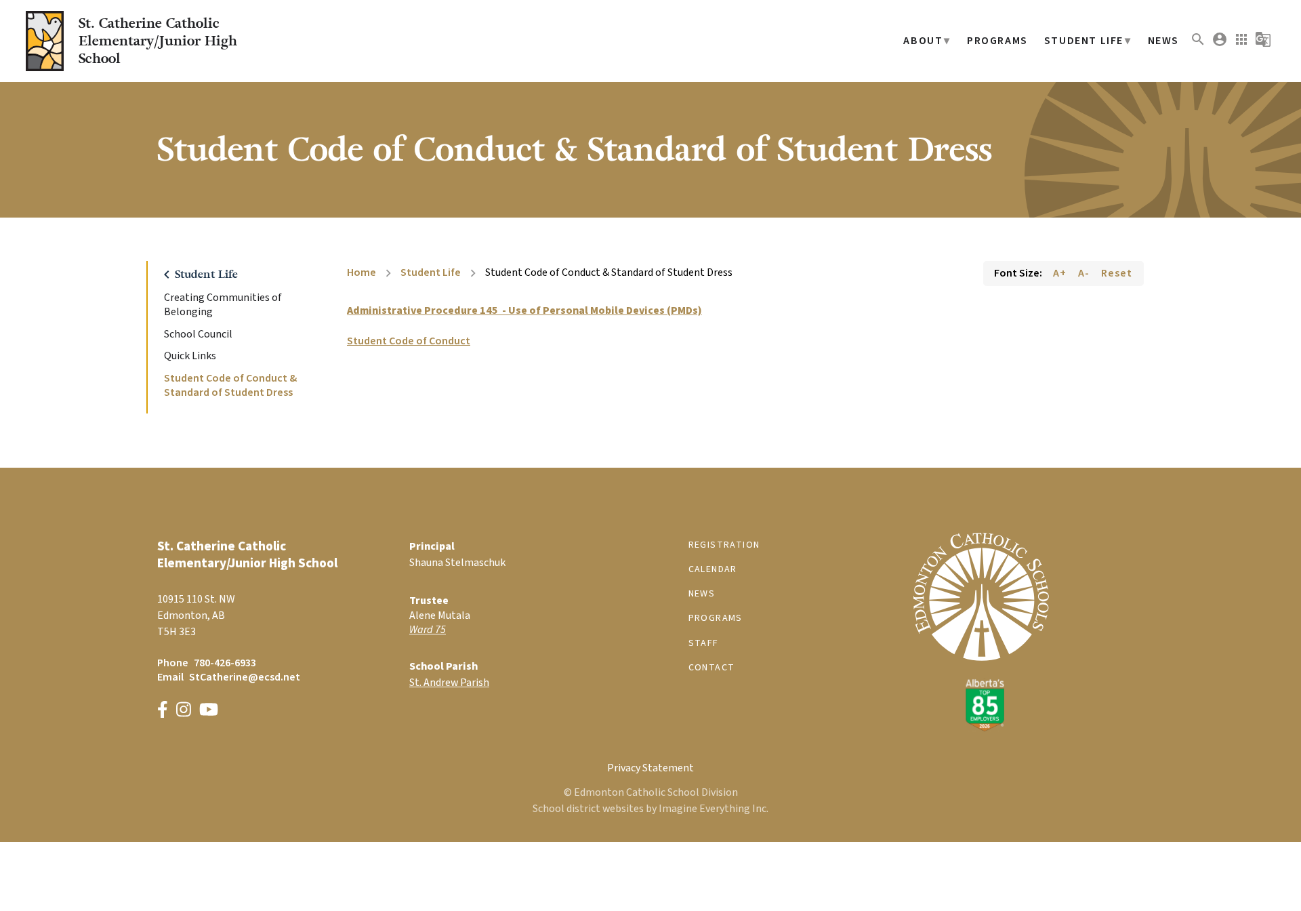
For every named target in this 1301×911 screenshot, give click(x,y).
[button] (1198, 44)
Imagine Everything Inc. (713, 808)
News (1163, 41)
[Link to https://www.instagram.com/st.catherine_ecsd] (183, 711)
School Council (198, 334)
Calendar (712, 569)
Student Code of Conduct (408, 340)
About (923, 41)
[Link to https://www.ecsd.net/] (981, 728)
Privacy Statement (650, 768)
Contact (711, 667)
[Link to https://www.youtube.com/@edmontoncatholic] (208, 711)
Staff (703, 643)
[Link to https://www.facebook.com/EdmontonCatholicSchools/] (162, 711)
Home (361, 272)
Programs (997, 41)
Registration (724, 545)
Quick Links (190, 356)
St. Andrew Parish (449, 682)
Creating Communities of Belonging (223, 305)
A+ (1060, 273)
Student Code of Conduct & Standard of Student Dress (230, 385)
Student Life (1083, 41)
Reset (1116, 273)
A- (1084, 273)
